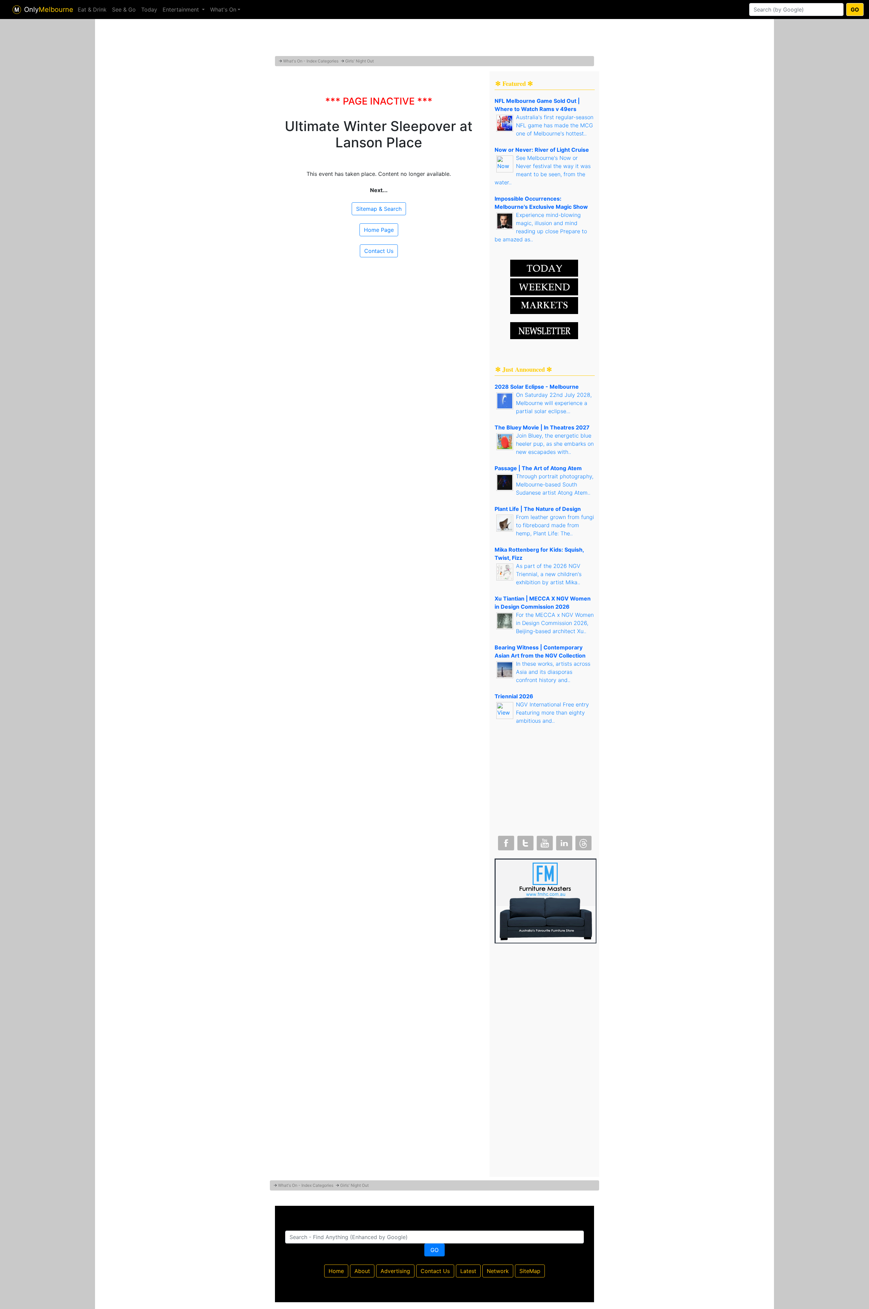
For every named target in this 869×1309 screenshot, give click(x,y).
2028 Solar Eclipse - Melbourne (537, 386)
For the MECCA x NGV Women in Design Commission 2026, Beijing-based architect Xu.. (555, 622)
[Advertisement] (434, 39)
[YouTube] (544, 841)
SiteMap (529, 1271)
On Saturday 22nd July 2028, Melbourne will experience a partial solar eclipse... (554, 402)
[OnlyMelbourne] (16, 9)
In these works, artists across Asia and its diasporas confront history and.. (553, 671)
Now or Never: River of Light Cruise (542, 149)
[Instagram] (563, 841)
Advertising (395, 1271)
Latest (468, 1271)
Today (149, 9)
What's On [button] (223, 9)
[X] (525, 841)
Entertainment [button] (182, 9)
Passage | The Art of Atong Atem (538, 468)
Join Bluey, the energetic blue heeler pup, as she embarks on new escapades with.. (555, 443)
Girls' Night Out (359, 60)
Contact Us (378, 250)
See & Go (124, 9)
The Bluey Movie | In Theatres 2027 (542, 427)
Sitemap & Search (379, 208)
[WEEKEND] (544, 304)
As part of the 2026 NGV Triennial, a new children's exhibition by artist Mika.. (548, 574)
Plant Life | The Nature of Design (538, 508)
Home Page (379, 229)
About (362, 1271)
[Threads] (583, 841)
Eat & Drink (92, 9)
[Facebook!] (505, 841)
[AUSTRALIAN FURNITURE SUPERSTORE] (545, 900)
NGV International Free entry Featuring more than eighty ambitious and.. (552, 712)
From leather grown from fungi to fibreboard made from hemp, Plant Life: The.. (555, 525)
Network (498, 1271)
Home (336, 1271)
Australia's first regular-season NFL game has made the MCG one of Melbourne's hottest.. (554, 125)
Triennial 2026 (514, 696)
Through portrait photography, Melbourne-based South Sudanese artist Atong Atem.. (554, 484)
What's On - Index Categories (310, 60)
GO (855, 9)
